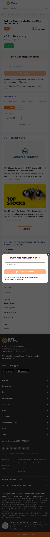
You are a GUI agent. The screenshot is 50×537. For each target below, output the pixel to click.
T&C (23, 277)
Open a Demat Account (25, 272)
